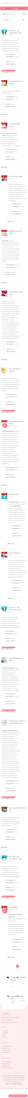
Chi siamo (4, 1030)
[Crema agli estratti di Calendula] (4, 371)
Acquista (5, 72)
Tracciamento (5, 1048)
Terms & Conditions (7, 1068)
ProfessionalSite (17, 1083)
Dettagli (11, 72)
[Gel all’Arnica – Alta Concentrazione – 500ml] (4, 858)
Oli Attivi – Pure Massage (15, 176)
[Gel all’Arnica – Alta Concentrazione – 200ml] (4, 609)
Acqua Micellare (13, 907)
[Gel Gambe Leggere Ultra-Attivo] (4, 660)
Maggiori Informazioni (17, 1096)
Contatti (4, 1037)
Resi (3, 1035)
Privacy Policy (5, 1063)
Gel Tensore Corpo (14, 494)
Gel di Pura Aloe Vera (14, 553)
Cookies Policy (6, 1066)
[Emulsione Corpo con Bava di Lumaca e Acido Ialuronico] (4, 723)
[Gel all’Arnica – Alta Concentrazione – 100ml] (4, 32)
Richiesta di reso (6, 1050)
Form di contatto (6, 1046)
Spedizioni (5, 1033)
